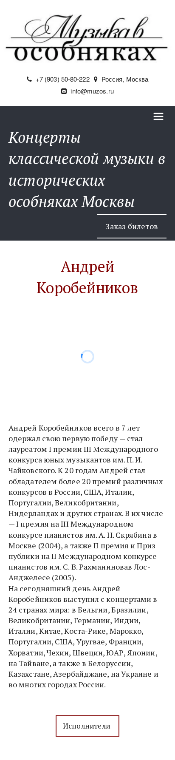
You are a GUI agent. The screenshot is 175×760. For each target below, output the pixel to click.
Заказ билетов (131, 226)
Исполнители (87, 726)
